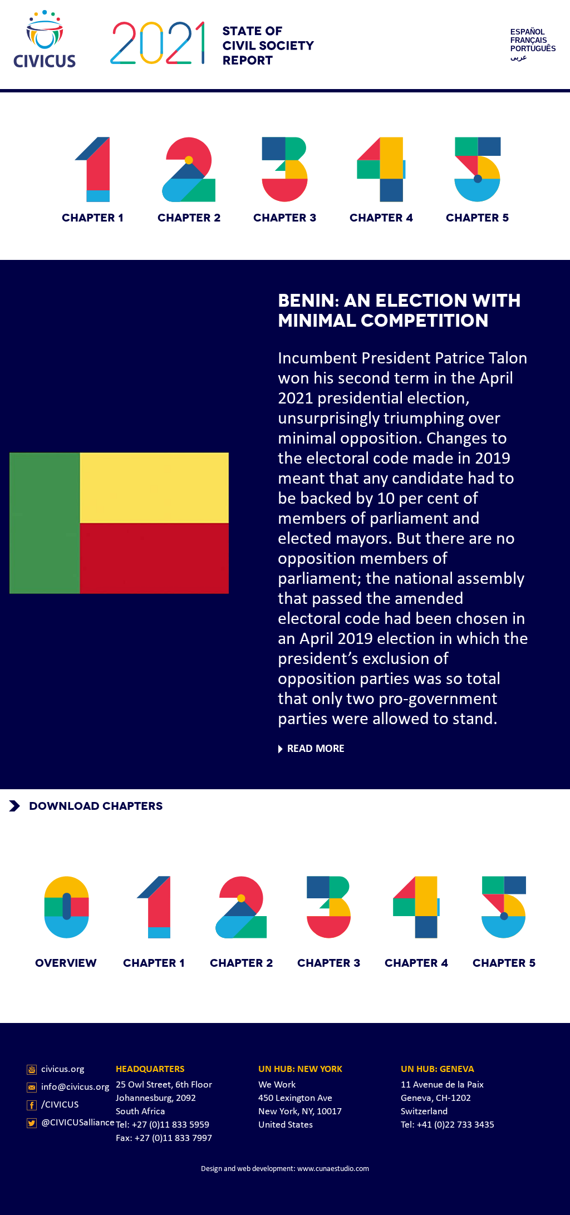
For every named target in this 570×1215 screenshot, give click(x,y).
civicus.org (62, 1069)
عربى (518, 57)
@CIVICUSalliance (78, 1123)
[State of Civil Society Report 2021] (44, 44)
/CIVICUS (59, 1105)
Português (533, 48)
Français (528, 40)
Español (527, 32)
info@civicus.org (75, 1087)
